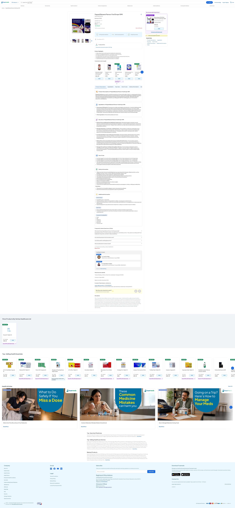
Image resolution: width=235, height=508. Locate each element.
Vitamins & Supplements (102, 5)
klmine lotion (99, 436)
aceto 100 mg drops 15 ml (92, 454)
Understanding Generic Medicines (10, 482)
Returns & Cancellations (55, 483)
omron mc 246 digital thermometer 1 (95, 446)
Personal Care (47, 5)
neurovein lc (117, 436)
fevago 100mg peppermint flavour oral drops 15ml (121, 457)
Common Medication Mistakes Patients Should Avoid (94, 423)
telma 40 (89, 434)
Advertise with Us (7, 498)
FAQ (5, 491)
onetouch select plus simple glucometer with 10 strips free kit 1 (134, 446)
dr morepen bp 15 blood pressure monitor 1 (111, 446)
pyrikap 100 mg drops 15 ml (141, 458)
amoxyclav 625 (121, 434)
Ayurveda (6, 480)
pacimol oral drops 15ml (137, 457)
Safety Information (134, 86)
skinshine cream (109, 434)
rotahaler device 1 (129, 441)
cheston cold (102, 434)
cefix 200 (129, 436)
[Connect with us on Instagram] (51, 469)
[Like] (135, 291)
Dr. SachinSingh (105, 256)
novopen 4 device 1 (118, 448)
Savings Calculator (7, 496)
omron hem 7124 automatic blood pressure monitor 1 (115, 444)
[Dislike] (139, 291)
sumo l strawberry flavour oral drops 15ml (95, 460)
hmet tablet (133, 434)
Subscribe (151, 471)
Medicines (22, 5)
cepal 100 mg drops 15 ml (127, 455)
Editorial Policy (103, 268)
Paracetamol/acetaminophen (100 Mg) (104, 47)
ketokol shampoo (140, 434)
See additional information (17, 504)
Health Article (6, 470)
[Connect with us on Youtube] (58, 469)
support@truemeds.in (99, 285)
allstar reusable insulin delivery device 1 (115, 447)
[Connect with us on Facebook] (54, 469)
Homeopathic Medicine (185, 5)
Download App (218, 2)
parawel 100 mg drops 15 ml (109, 458)
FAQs (148, 44)
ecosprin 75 (115, 434)
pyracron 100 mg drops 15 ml (130, 458)
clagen (104, 436)
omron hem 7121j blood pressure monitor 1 (132, 447)
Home (3, 8)
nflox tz (94, 436)
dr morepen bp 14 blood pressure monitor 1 (117, 441)
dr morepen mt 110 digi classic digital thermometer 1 (97, 441)
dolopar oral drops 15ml (106, 457)
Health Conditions (74, 5)
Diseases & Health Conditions (10, 477)
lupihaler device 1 (100, 444)
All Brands (6, 486)
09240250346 (108, 285)
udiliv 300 (93, 434)
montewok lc (89, 436)
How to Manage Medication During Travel (169, 423)
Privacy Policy (53, 478)
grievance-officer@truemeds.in (105, 487)
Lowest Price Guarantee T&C (56, 485)
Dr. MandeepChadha (107, 263)
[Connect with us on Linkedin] (61, 469)
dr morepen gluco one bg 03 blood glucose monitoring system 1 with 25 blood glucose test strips (122, 443)
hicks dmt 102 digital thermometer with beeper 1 (97, 447)
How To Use (124, 86)
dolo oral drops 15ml (96, 457)
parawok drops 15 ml (119, 458)
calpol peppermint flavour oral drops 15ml (98, 455)
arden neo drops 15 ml (127, 454)
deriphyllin (134, 436)
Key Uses (117, 86)
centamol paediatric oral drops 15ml (114, 455)
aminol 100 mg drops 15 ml (103, 454)
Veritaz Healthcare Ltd (99, 16)
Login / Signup (225, 2)
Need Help (6, 489)
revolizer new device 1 (127, 448)
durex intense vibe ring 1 (109, 448)
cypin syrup (108, 436)
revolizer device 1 (129, 444)
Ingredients (110, 86)
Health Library (6, 475)
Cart (233, 2)
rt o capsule (128, 434)
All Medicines (6, 484)
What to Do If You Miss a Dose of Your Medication (15, 423)
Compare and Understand (156, 32)
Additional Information (161, 43)
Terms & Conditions (54, 476)
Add (99, 78)
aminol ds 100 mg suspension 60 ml (116, 454)
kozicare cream (123, 436)
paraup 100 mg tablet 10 (98, 458)
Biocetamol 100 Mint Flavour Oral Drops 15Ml (160, 18)
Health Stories (7, 473)
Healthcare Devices (156, 5)
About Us (6, 468)
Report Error (97, 248)
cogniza (97, 434)
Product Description (101, 86)
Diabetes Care (129, 5)
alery (113, 436)
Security (5, 493)
